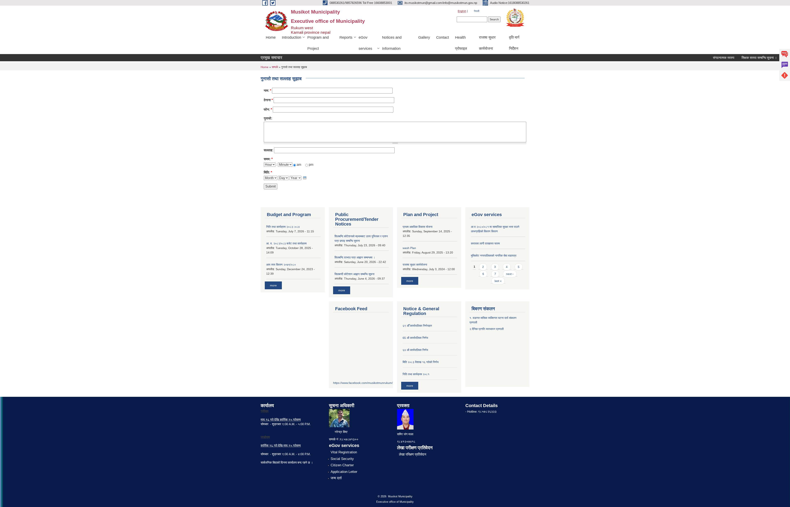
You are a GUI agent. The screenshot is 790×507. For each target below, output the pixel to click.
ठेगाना (268, 100)
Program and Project (318, 43)
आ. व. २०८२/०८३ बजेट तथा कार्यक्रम (286, 243)
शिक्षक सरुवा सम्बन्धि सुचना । (749, 57)
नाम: (267, 90)
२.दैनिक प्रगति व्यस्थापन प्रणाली (486, 329)
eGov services (365, 43)
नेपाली (476, 11)
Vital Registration (344, 452)
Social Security (342, 459)
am (299, 164)
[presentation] (304, 178)
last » (498, 280)
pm (311, 164)
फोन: (268, 109)
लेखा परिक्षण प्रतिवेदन (412, 454)
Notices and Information (392, 43)
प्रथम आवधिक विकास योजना (417, 226)
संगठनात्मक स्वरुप (714, 57)
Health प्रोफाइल (461, 43)
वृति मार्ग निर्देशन (514, 43)
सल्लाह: (268, 150)
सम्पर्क (275, 67)
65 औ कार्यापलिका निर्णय (415, 337)
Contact (442, 37)
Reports (345, 37)
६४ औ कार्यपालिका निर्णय (415, 350)
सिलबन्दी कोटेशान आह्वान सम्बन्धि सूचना (354, 274)
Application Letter (344, 472)
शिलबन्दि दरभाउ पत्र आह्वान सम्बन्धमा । (355, 257)
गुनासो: (268, 118)
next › (510, 273)
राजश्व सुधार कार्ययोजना (487, 43)
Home (271, 37)
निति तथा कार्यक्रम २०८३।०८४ (283, 226)
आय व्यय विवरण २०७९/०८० (281, 264)
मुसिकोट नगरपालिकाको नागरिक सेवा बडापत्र (493, 255)
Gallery (424, 37)
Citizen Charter (342, 465)
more (273, 285)
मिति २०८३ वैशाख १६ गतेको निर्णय (421, 362)
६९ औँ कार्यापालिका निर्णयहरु (417, 325)
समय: (268, 159)
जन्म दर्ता (336, 478)
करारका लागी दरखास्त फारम (485, 243)
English (462, 11)
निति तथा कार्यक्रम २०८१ (416, 374)
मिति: (268, 172)
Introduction (291, 37)
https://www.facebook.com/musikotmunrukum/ (363, 382)
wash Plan (409, 248)
